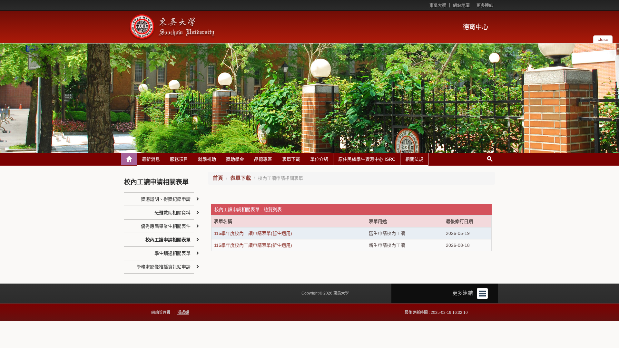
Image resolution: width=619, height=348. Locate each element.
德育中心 (475, 27)
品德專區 (263, 159)
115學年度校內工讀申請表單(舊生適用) (253, 233)
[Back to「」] (129, 159)
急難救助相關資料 (172, 212)
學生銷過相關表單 (172, 253)
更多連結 (485, 5)
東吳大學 (437, 5)
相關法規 (414, 159)
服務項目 (179, 159)
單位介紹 (319, 159)
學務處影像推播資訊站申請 (163, 266)
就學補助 (207, 159)
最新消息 (151, 159)
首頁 (218, 178)
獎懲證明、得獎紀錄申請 (166, 199)
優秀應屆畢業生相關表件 (166, 226)
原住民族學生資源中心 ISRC (366, 159)
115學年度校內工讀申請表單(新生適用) (253, 245)
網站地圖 (461, 5)
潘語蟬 (183, 312)
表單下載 (291, 159)
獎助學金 (235, 159)
